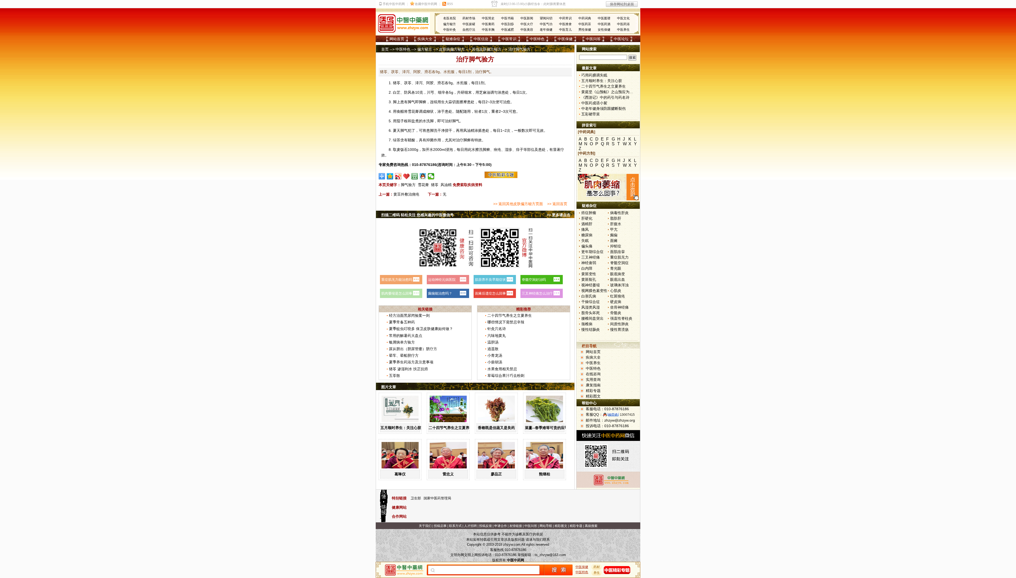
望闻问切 (546, 18)
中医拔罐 (468, 24)
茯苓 (407, 83)
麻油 (486, 92)
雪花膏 (423, 185)
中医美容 (526, 29)
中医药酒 (604, 24)
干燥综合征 (590, 302)
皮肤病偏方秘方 (452, 49)
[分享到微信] (431, 176)
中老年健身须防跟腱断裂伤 (603, 108)
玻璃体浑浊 (619, 285)
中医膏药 (488, 24)
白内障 (586, 268)
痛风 (585, 229)
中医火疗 (526, 24)
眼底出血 (617, 279)
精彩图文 (593, 396)
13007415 (627, 415)
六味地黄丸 (496, 335)
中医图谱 (604, 18)
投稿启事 (440, 526)
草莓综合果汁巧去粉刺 (505, 375)
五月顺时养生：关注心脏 (400, 428)
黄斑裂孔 (588, 279)
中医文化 (623, 18)
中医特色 (537, 39)
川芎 (430, 92)
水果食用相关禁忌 (502, 369)
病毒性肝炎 (619, 213)
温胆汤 (492, 342)
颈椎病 (586, 324)
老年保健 (546, 29)
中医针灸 (449, 29)
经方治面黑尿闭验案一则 (409, 315)
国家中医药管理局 (437, 498)
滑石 (441, 83)
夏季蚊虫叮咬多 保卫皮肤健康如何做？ (421, 329)
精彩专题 (593, 391)
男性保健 (584, 29)
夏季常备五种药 (402, 322)
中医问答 (593, 39)
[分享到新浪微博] (398, 176)
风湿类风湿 (590, 307)
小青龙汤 (494, 355)
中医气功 (546, 24)
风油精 (446, 185)
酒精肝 (586, 224)
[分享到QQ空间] (390, 176)
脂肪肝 (615, 218)
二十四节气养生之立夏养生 (509, 315)
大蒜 (448, 102)
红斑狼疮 (617, 296)
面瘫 (614, 240)
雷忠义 (448, 474)
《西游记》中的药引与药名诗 (605, 97)
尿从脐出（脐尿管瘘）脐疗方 (413, 349)
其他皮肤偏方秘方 (486, 49)
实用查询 (593, 379)
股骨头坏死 (590, 313)
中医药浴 (623, 24)
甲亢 (614, 229)
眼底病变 (617, 274)
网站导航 (545, 526)
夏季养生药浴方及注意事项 (411, 362)
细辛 (441, 92)
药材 (596, 567)
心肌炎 (615, 290)
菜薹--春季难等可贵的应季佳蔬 (550, 428)
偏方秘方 (449, 24)
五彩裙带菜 (590, 114)
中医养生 (623, 29)
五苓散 (394, 375)
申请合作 (500, 526)
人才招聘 (470, 526)
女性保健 (604, 29)
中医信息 (481, 39)
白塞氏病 (588, 296)
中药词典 (584, 18)
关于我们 (425, 526)
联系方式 (455, 526)
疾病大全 (425, 39)
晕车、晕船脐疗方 (404, 355)
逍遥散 (492, 349)
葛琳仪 (400, 474)
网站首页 (396, 39)
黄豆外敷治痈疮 (406, 194)
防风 (407, 92)
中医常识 (509, 39)
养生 (596, 573)
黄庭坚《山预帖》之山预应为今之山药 (612, 92)
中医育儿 (565, 29)
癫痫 (614, 235)
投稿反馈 (485, 526)
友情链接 (515, 526)
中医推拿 (565, 24)
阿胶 (430, 83)
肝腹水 (615, 224)
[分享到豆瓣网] (414, 176)
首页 (385, 49)
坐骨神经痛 (619, 307)
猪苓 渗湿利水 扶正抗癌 (408, 369)
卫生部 (416, 498)
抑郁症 (615, 246)
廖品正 (496, 474)
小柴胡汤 (494, 362)
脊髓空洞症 (619, 263)
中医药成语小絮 (594, 103)
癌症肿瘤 (588, 213)
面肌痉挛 (617, 252)
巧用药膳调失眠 (594, 75)
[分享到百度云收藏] (406, 176)
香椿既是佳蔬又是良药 (496, 428)
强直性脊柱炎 (621, 318)
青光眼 (615, 268)
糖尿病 (586, 235)
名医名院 (449, 18)
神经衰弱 (588, 263)
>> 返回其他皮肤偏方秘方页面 (518, 204)
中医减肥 (507, 29)
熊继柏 (544, 474)
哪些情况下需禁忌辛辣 (505, 322)
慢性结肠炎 (590, 329)
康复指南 (593, 385)
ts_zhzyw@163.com (550, 555)
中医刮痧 (507, 24)
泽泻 (419, 83)
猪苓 (396, 83)
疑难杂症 (453, 39)
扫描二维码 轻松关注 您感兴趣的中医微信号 (417, 215)
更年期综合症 (592, 252)
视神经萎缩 (590, 285)
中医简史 (488, 18)
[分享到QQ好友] (423, 176)
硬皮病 (615, 302)
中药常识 (565, 18)
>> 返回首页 (557, 204)
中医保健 (565, 39)
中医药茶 (584, 24)
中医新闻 (526, 18)
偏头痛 (586, 246)
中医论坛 (621, 39)
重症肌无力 (619, 257)
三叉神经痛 (590, 257)
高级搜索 (591, 526)
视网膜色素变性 (594, 290)
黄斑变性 (588, 274)
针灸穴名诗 (496, 329)
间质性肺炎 (619, 324)
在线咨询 (593, 374)
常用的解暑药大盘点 (405, 335)
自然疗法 (468, 29)
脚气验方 (408, 185)
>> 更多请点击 (558, 215)
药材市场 (468, 18)
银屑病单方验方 (402, 342)
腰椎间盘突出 (592, 318)
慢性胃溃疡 (619, 329)
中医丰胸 (488, 29)
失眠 (585, 240)
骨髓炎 (615, 313)
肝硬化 (586, 218)
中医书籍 (507, 18)
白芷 (396, 92)
